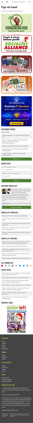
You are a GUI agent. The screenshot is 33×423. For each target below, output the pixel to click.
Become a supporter (16, 207)
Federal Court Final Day (8, 146)
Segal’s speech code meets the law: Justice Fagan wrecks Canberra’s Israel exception (15, 289)
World (3, 345)
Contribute (5, 367)
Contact (4, 369)
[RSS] (31, 266)
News (3, 341)
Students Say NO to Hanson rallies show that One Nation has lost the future (16, 254)
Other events (16, 159)
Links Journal (5, 378)
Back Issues (5, 349)
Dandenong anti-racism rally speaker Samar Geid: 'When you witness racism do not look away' (15, 242)
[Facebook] (9, 266)
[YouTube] (2, 266)
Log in (29, 2)
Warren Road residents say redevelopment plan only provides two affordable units (15, 281)
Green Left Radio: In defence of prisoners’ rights (15, 278)
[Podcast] (6, 266)
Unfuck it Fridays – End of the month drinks (14, 153)
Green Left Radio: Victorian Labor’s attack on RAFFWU (14, 293)
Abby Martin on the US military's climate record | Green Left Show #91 (15, 228)
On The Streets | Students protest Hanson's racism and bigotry (16, 224)
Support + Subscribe (19, 2)
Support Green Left (9, 185)
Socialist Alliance (6, 381)
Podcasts (4, 357)
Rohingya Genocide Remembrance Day (12, 149)
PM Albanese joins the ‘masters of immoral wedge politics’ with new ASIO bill (16, 274)
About (3, 365)
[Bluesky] (24, 266)
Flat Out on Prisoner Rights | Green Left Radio (14, 216)
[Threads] (27, 266)
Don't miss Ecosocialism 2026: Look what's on (15, 246)
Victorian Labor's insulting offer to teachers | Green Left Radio (16, 233)
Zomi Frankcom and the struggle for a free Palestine (16, 285)
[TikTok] (12, 266)
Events (4, 371)
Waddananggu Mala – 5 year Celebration (13, 135)
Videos (4, 359)
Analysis (4, 343)
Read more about (10, 410)
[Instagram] (16, 266)
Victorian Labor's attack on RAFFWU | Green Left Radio (15, 219)
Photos (4, 355)
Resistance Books (7, 379)
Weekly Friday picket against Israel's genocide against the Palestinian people (14, 140)
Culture (4, 347)
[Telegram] (20, 266)
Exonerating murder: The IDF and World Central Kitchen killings (15, 298)
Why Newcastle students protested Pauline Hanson (16, 258)
